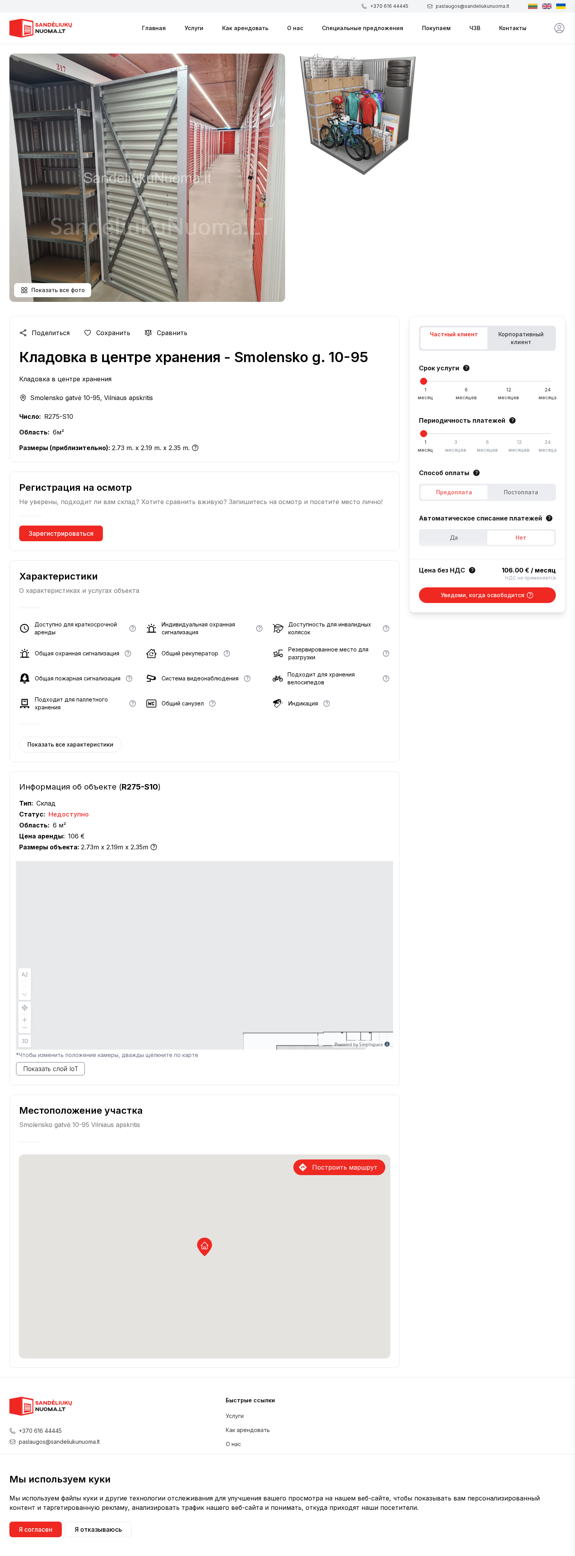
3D (25, 1040)
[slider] (423, 381)
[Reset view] (24, 1007)
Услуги (194, 28)
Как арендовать (245, 28)
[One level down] (24, 995)
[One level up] (24, 986)
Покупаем (436, 28)
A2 (25, 974)
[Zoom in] (24, 1019)
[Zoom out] (24, 1028)
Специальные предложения (362, 28)
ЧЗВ (474, 28)
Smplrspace (371, 1044)
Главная (154, 28)
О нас (295, 28)
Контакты (512, 28)
